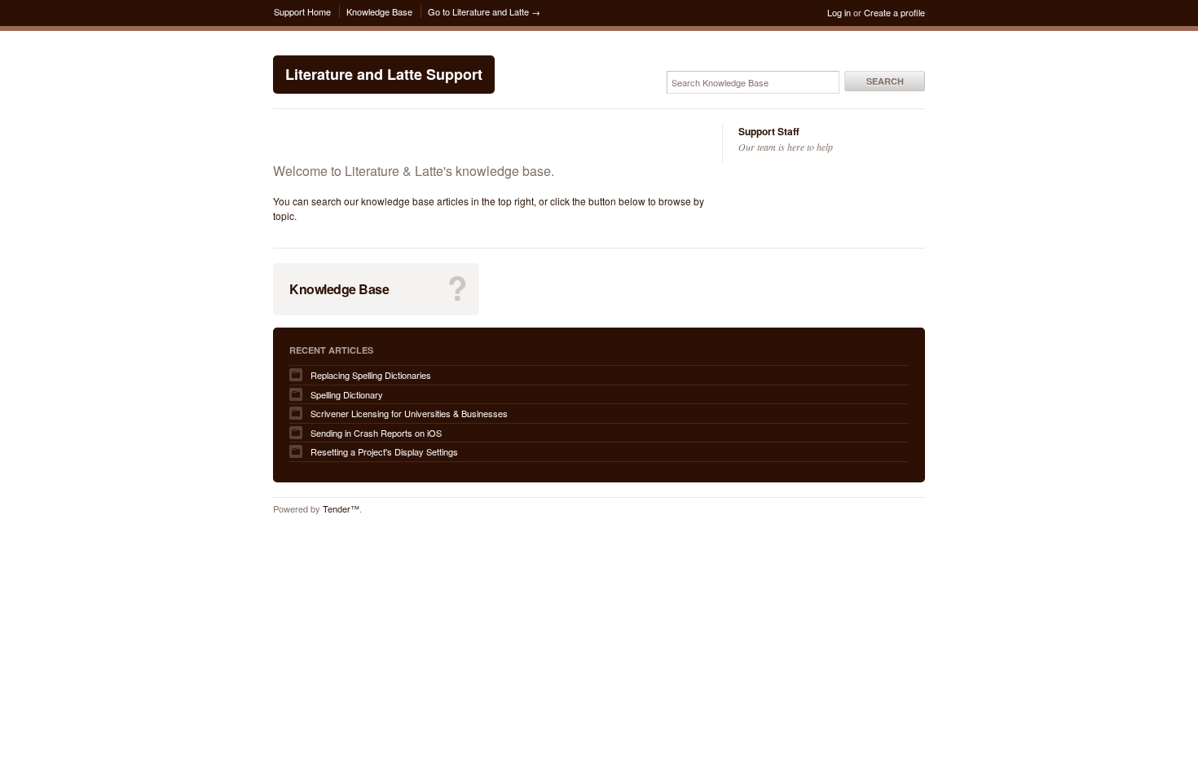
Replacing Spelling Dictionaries (371, 374)
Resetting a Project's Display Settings (384, 451)
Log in (839, 12)
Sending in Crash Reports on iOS (376, 432)
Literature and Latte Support (383, 74)
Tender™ (341, 508)
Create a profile (894, 12)
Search (885, 81)
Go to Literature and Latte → (484, 11)
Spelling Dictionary (347, 394)
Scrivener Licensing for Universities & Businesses (409, 413)
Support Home (302, 11)
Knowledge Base (379, 11)
